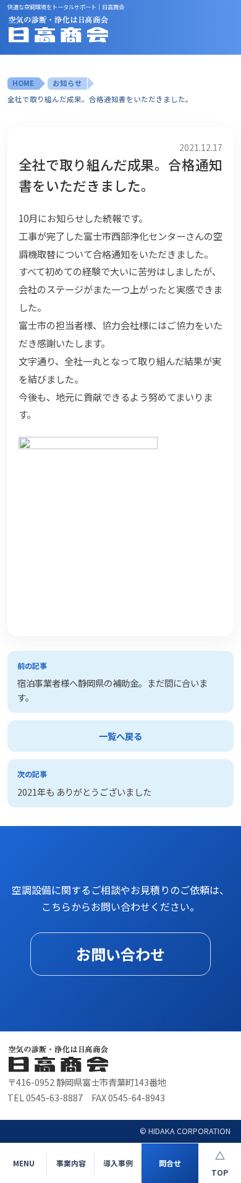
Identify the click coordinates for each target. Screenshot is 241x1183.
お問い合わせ (120, 954)
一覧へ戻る (120, 735)
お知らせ (67, 83)
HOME (23, 83)
